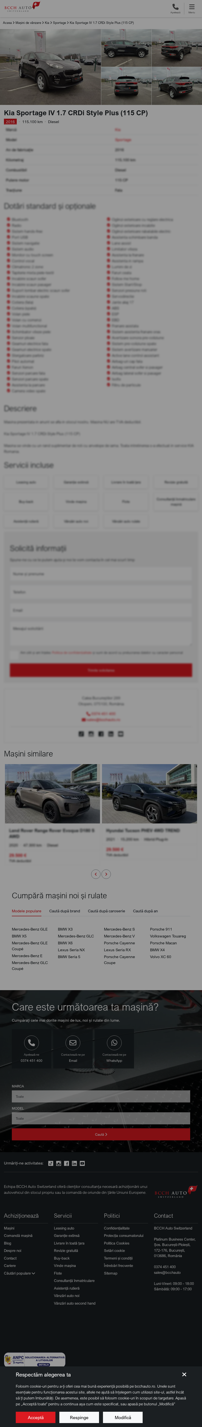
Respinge (79, 1417)
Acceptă (36, 1417)
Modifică (123, 1417)
